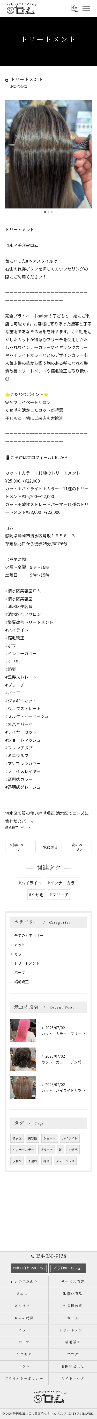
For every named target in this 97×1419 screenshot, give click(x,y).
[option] (48, 154)
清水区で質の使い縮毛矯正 (30, 813)
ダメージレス (65, 1161)
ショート (49, 1138)
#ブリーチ (59, 894)
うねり (17, 1161)
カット (19, 944)
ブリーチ (46, 1149)
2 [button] (48, 212)
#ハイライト (30, 883)
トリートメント (27, 963)
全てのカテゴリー (28, 935)
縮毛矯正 (12, 827)
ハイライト (70, 1138)
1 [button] (45, 212)
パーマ (25, 827)
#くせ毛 (36, 894)
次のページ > (79, 847)
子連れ (32, 1161)
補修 (46, 1161)
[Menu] (86, 8)
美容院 (32, 1138)
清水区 (17, 1138)
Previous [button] (10, 156)
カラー (19, 954)
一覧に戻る (49, 847)
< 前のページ (18, 847)
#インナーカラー (63, 883)
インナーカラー (23, 1149)
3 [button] (52, 212)
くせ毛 (73, 1149)
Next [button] (86, 156)
